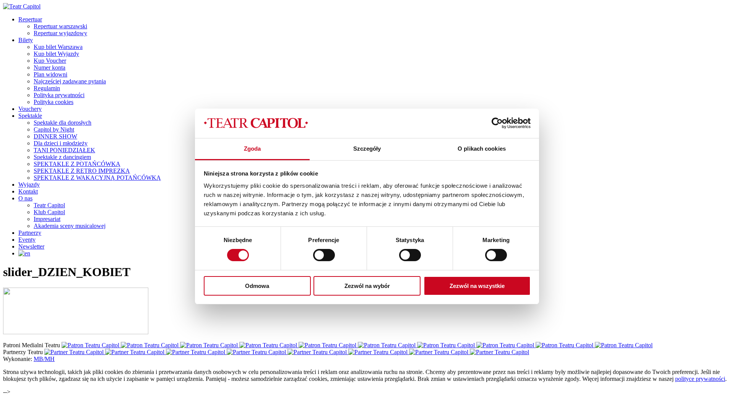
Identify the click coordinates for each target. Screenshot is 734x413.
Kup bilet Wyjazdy (56, 53)
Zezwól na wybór (367, 286)
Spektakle (30, 115)
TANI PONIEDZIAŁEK (64, 150)
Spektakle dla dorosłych (62, 122)
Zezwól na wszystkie (477, 286)
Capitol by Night (54, 129)
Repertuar (30, 19)
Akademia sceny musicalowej (70, 226)
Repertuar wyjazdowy (60, 33)
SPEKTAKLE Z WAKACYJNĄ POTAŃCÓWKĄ (97, 177)
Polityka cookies (53, 102)
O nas (25, 198)
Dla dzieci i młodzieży (61, 143)
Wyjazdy (29, 184)
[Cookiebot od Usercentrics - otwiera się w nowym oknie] (497, 123)
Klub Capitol (49, 212)
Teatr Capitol (49, 205)
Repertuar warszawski (60, 26)
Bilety (25, 40)
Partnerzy (29, 232)
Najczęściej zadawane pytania (70, 81)
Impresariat (47, 219)
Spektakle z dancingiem (62, 157)
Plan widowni (50, 74)
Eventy (27, 239)
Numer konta (49, 67)
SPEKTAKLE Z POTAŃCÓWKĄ (77, 164)
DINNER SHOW (55, 136)
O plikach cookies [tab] (482, 148)
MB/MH (44, 359)
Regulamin (47, 88)
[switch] (324, 255)
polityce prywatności (700, 379)
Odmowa (257, 286)
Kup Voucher (50, 60)
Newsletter (31, 246)
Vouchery (30, 109)
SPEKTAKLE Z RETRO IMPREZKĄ (82, 170)
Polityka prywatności (59, 95)
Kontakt (28, 191)
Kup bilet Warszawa (58, 47)
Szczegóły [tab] (367, 148)
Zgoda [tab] (252, 148)
